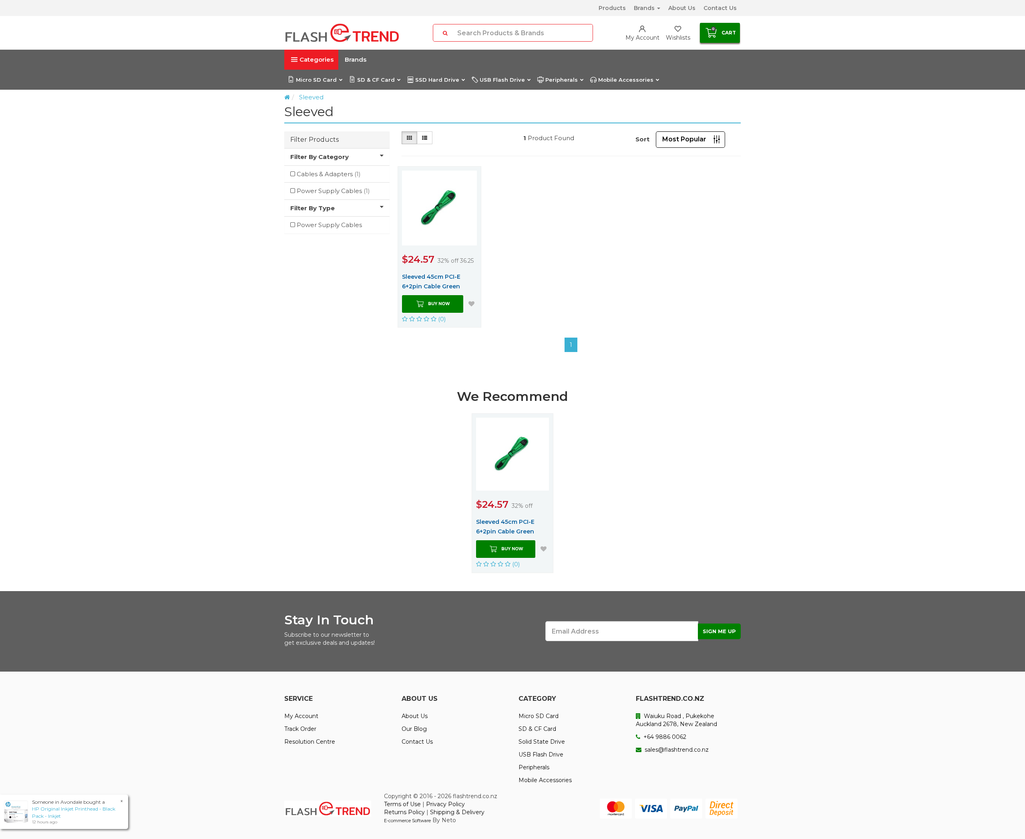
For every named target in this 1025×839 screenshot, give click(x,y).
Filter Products (314, 139)
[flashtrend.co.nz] (342, 33)
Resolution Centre (309, 741)
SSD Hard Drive (437, 79)
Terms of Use (402, 804)
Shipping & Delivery (457, 812)
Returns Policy (404, 812)
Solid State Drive (542, 741)
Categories (316, 59)
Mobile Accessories (625, 79)
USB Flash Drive (502, 79)
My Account (301, 716)
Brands (645, 8)
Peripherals (561, 79)
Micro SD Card (316, 79)
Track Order (300, 728)
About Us (681, 8)
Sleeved (311, 97)
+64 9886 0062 (664, 736)
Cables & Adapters (329, 174)
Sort (642, 139)
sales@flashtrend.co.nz (676, 749)
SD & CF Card (376, 79)
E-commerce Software (407, 820)
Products (612, 8)
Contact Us (720, 8)
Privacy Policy (445, 804)
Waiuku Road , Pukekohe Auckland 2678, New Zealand (676, 720)
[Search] (445, 32)
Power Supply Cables (333, 191)
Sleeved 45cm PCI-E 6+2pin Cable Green (431, 281)
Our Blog (414, 728)
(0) (441, 319)
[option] (512, 493)
